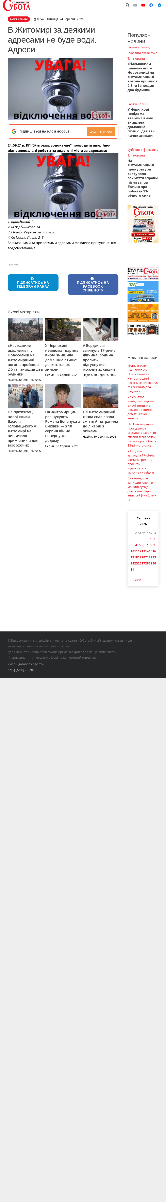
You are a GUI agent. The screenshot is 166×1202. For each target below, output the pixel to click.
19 (140, 557)
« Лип (137, 580)
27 (143, 563)
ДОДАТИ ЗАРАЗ (101, 131)
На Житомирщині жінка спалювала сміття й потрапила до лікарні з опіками (100, 421)
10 (132, 551)
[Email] (135, 5)
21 (147, 557)
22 (150, 557)
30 (154, 563)
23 (154, 557)
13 (143, 551)
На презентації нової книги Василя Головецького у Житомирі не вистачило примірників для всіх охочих (23, 428)
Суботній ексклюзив (142, 53)
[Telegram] (159, 5)
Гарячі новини (138, 47)
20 (143, 557)
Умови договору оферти (26, 664)
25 (136, 563)
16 (154, 551)
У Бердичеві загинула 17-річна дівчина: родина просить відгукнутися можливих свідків (99, 357)
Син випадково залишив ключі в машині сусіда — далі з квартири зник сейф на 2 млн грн (142, 489)
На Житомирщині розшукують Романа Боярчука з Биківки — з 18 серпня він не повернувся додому (62, 426)
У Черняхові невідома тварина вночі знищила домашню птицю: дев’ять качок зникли (61, 357)
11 (136, 551)
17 (132, 557)
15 (150, 551)
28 (147, 563)
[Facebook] (151, 5)
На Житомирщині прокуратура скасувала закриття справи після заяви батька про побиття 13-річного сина (143, 178)
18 (136, 557)
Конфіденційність (21, 670)
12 (140, 551)
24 (132, 563)
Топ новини (136, 58)
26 (140, 563)
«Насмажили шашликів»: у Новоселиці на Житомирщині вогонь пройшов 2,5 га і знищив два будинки (25, 359)
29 (150, 563)
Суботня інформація (142, 150)
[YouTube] (143, 5)
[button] (128, 5)
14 (147, 551)
